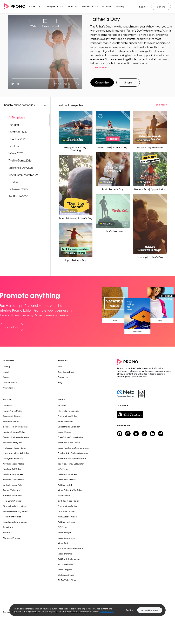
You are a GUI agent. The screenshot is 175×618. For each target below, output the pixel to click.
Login (142, 6)
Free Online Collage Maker (70, 437)
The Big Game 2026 (20, 160)
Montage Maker (65, 564)
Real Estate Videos (12, 501)
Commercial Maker (12, 416)
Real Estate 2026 (18, 196)
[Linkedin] (152, 434)
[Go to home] (16, 6)
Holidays (14, 146)
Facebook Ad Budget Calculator (73, 453)
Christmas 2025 (18, 132)
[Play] (13, 83)
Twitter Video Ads (11, 490)
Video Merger (64, 532)
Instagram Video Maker (14, 448)
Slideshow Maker (66, 575)
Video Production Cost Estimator (73, 448)
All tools (62, 405)
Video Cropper (65, 569)
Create (33, 6)
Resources (87, 6)
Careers (6, 377)
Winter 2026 (16, 153)
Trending (14, 124)
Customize (102, 82)
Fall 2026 (14, 182)
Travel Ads (8, 527)
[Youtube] (136, 434)
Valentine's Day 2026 (21, 167)
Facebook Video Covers (69, 442)
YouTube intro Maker (13, 474)
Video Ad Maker (65, 421)
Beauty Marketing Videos (15, 522)
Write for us (9, 388)
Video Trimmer (65, 553)
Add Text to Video (66, 522)
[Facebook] (125, 393)
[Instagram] (141, 394)
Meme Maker (64, 495)
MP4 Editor (63, 469)
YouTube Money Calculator (71, 463)
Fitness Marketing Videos (15, 506)
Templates (52, 6)
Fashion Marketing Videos (15, 511)
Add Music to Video (67, 474)
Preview (75, 123)
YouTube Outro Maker (13, 479)
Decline (129, 610)
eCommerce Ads (11, 421)
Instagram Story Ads (13, 458)
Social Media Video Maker (15, 426)
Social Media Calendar (69, 426)
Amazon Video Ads (12, 495)
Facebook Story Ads (12, 442)
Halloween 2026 (18, 189)
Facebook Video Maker (14, 432)
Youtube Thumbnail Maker (71, 548)
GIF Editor (62, 527)
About (6, 372)
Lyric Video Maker (66, 511)
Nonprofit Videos (11, 538)
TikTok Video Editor (67, 580)
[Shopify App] (144, 414)
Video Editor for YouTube (70, 490)
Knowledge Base (66, 372)
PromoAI (107, 6)
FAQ (60, 366)
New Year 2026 (17, 139)
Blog (60, 382)
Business (7, 532)
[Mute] (19, 83)
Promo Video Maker (12, 411)
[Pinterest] (160, 434)
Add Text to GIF (65, 485)
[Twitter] (144, 434)
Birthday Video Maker (68, 501)
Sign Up (161, 6)
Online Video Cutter (67, 506)
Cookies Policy (107, 611)
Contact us (63, 377)
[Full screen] (77, 83)
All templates (17, 117)
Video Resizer (64, 543)
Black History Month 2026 (23, 175)
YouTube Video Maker (13, 463)
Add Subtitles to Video (68, 559)
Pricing (120, 6)
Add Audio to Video (67, 516)
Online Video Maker (67, 416)
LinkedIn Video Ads (12, 485)
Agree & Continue (149, 610)
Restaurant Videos (12, 516)
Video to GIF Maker (67, 479)
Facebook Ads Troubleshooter (72, 458)
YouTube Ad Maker (12, 469)
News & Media (10, 382)
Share (128, 82)
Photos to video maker (68, 411)
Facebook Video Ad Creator (16, 437)
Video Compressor (67, 538)
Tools (70, 6)
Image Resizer (64, 432)
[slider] (12, 78)
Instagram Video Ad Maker (16, 453)
